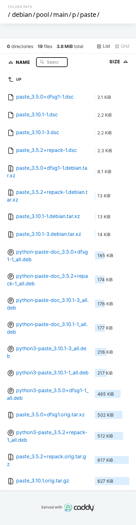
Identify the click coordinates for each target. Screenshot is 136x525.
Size (115, 61)
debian (22, 14)
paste (88, 14)
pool (42, 14)
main (60, 14)
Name (24, 62)
